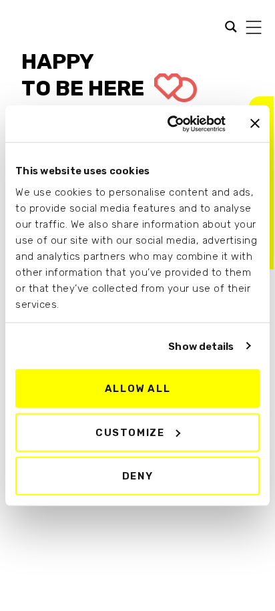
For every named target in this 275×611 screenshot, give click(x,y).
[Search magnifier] (19, 28)
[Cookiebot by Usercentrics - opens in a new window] (170, 123)
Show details (201, 346)
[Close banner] (255, 123)
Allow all (137, 389)
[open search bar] (227, 25)
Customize (129, 432)
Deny (137, 476)
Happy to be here (85, 75)
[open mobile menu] (254, 27)
